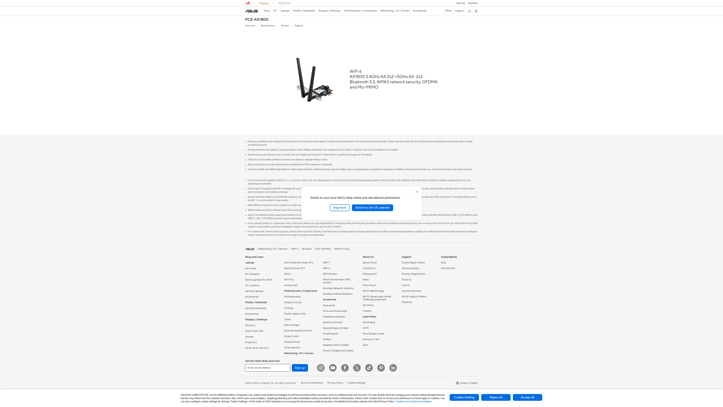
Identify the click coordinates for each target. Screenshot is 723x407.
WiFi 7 (326, 262)
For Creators (252, 285)
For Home (250, 268)
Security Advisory (412, 290)
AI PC (366, 328)
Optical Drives (292, 342)
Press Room (369, 285)
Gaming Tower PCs (294, 268)
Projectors (251, 342)
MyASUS (407, 302)
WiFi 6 (326, 268)
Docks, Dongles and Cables (338, 350)
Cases (287, 319)
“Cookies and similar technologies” (413, 401)
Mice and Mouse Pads (335, 311)
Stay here (339, 208)
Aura (365, 345)
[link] (251, 11)
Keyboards (329, 305)
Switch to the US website (372, 208)
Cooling (288, 308)
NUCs (287, 273)
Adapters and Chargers (336, 345)
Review (285, 25)
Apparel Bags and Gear (336, 328)
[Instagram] (321, 368)
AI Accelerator (292, 347)
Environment (448, 268)
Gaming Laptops (254, 291)
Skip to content (247, 11)
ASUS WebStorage (373, 290)
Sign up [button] (300, 368)
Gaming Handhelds (255, 308)
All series (307, 248)
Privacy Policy (335, 382)
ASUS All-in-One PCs (257, 348)
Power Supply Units (295, 313)
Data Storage (291, 325)
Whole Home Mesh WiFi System (336, 281)
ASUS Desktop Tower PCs (298, 262)
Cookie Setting (464, 397)
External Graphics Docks (298, 330)
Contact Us (369, 268)
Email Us (406, 279)
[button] (460, 3)
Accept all (527, 397)
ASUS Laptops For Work (258, 279)
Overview (250, 25)
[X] (357, 368)
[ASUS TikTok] (369, 368)
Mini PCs (289, 279)
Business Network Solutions (338, 288)
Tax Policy (368, 305)
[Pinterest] (381, 368)
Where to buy (342, 248)
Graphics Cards (293, 302)
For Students (252, 274)
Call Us (406, 285)
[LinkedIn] (393, 368)
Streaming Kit (330, 333)
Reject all (496, 397)
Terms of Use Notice (311, 382)
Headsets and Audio (334, 316)
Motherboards (292, 296)
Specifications (268, 25)
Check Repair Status (413, 262)
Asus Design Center (373, 333)
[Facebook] (345, 368)
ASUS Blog (369, 322)
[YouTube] (333, 368)
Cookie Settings (356, 382)
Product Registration (413, 273)
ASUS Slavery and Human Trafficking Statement (377, 298)
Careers (367, 310)
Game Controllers (333, 322)
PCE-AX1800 (256, 19)
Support (299, 25)
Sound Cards (291, 336)
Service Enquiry (410, 268)
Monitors (250, 325)
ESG (443, 262)
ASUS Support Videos (414, 296)
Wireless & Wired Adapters (338, 293)
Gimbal (327, 339)
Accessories (252, 296)
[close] (416, 191)
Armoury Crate (371, 339)
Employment (370, 273)
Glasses (249, 336)
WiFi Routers (330, 273)
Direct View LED (254, 331)
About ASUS (370, 262)
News (366, 279)
